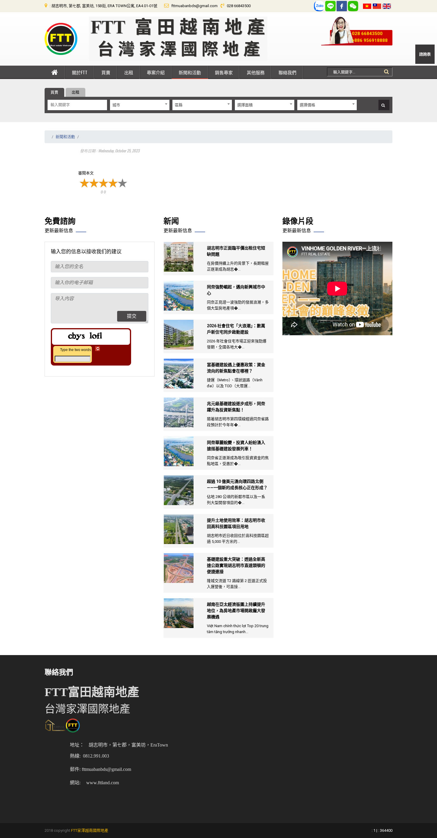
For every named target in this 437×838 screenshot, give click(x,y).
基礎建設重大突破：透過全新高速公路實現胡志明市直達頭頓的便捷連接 (236, 565)
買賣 (105, 72)
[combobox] (139, 105)
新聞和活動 (190, 72)
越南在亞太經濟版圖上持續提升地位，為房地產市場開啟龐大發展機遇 (236, 610)
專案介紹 (156, 72)
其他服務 (256, 72)
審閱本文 (86, 173)
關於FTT (79, 72)
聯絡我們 (287, 72)
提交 (131, 316)
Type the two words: (76, 350)
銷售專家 (224, 72)
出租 (128, 72)
